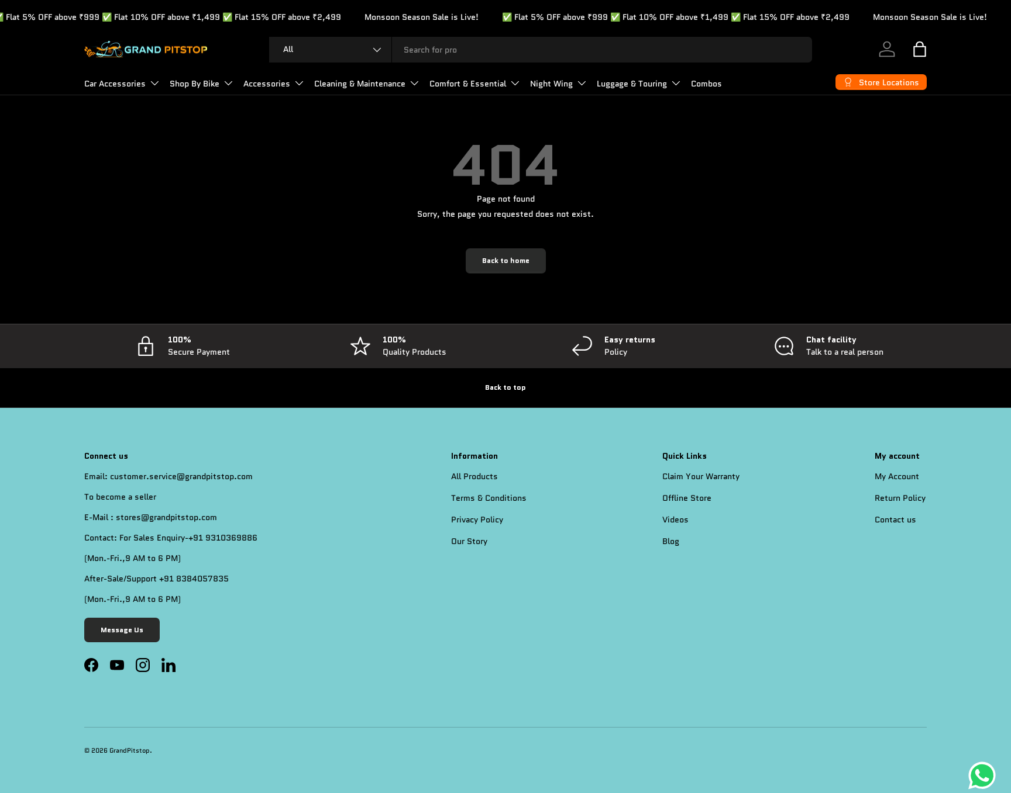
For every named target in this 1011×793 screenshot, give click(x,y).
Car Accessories (115, 83)
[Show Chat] (985, 775)
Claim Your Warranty (701, 476)
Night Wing (551, 83)
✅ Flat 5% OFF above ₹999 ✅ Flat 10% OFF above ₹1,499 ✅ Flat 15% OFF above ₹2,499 (660, 17)
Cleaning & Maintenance (359, 83)
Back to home (505, 260)
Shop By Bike (194, 83)
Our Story (469, 541)
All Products (474, 476)
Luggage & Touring (632, 83)
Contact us (895, 519)
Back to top (505, 387)
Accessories (266, 83)
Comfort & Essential (467, 83)
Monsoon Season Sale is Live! (406, 17)
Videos (675, 519)
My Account (897, 476)
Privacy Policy (477, 519)
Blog (670, 541)
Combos (706, 83)
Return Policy (900, 498)
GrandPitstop (129, 750)
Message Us (122, 630)
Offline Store (686, 498)
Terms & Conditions (489, 498)
